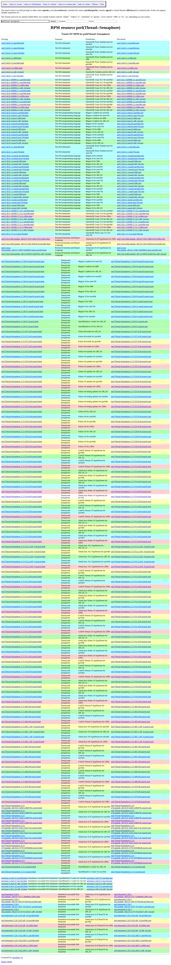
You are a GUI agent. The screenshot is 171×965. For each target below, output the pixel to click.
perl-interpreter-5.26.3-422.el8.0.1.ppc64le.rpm (132, 940)
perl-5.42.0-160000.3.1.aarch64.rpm (131, 91)
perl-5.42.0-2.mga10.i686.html (13, 140)
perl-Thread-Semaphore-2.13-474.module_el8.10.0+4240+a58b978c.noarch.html (21, 807)
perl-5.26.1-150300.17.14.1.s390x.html (16, 216)
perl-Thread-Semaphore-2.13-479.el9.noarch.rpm (130, 787)
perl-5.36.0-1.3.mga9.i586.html (13, 172)
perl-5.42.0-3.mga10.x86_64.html (14, 132)
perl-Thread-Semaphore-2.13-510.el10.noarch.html (21, 662)
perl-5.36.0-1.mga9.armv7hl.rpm (130, 202)
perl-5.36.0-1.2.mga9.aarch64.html (15, 178)
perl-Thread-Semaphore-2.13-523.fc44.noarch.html (21, 391)
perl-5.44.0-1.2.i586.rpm (126, 58)
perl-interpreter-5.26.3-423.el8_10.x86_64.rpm (132, 930)
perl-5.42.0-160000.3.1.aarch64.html (15, 91)
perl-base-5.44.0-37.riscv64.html (14, 881)
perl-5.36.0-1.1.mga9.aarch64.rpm (130, 189)
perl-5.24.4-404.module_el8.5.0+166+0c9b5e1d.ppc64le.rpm (141, 244)
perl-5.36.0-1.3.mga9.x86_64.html (15, 175)
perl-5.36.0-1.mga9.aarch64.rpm (129, 200)
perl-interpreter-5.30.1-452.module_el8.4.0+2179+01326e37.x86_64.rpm (134, 910)
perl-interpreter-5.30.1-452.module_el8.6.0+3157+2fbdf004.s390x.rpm (133, 895)
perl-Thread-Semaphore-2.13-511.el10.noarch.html (21, 617)
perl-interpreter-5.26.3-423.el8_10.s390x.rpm (132, 925)
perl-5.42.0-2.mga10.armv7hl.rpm (130, 137)
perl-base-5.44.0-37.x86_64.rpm (99, 884)
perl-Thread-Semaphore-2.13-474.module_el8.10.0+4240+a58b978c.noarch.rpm (131, 807)
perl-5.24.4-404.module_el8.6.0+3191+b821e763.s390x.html (25, 239)
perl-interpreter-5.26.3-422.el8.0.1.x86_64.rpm (132, 950)
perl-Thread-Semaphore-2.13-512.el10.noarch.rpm (131, 572)
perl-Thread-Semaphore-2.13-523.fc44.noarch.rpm (131, 391)
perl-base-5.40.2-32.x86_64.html (14, 889)
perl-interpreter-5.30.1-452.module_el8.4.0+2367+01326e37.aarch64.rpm (134, 905)
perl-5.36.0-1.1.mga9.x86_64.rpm (130, 197)
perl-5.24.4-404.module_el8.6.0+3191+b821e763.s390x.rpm (141, 239)
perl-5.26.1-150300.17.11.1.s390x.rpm (132, 227)
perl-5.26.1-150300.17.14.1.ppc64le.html (17, 213)
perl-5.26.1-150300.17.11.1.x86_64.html (17, 230)
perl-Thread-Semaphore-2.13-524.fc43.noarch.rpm (131, 371)
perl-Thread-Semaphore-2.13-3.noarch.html (18, 867)
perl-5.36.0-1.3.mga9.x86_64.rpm (130, 175)
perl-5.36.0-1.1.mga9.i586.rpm (129, 194)
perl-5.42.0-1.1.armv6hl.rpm (128, 147)
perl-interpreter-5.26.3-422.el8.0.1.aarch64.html (20, 935)
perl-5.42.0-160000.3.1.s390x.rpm (130, 96)
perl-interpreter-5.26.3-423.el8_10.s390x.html (19, 925)
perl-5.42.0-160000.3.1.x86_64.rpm (131, 99)
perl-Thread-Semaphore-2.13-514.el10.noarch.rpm (131, 451)
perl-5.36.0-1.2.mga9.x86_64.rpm (130, 186)
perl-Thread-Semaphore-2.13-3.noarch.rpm (128, 867)
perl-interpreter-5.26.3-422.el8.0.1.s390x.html (19, 945)
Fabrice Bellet (6, 962)
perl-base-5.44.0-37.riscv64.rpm (99, 881)
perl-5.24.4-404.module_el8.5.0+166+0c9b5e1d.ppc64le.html (25, 244)
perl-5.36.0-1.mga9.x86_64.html (14, 208)
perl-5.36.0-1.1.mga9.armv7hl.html (15, 191)
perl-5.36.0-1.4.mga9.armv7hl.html (15, 158)
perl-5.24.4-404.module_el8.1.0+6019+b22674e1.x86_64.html (26, 254)
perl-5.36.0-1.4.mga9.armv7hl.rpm (130, 158)
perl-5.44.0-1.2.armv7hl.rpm (128, 53)
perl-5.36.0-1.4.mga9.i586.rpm (129, 161)
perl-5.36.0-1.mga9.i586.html (13, 205)
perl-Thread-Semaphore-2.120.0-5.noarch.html (19, 321)
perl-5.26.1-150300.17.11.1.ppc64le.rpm (133, 224)
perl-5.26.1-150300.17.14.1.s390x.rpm (132, 216)
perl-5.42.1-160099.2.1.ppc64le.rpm (131, 82)
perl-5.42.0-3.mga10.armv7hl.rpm (130, 126)
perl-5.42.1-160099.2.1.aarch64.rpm (131, 80)
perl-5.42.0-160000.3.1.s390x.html (15, 96)
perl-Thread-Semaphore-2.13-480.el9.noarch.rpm (130, 767)
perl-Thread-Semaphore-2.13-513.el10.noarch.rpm (131, 502)
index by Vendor (49, 4)
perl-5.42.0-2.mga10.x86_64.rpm (130, 143)
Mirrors (95, 4)
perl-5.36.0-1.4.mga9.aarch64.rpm (130, 156)
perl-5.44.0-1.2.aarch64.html (12, 43)
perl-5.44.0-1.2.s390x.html (11, 68)
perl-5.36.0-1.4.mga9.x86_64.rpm (130, 164)
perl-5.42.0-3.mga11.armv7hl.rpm (130, 115)
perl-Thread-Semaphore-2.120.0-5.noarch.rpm (129, 321)
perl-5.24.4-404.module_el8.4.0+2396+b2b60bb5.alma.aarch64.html (23, 249)
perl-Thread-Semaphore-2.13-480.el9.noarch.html (21, 767)
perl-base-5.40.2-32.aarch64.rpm (100, 886)
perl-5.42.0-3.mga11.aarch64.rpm (130, 113)
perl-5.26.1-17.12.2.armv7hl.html (14, 234)
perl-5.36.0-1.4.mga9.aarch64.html (15, 156)
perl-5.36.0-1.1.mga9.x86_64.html (15, 197)
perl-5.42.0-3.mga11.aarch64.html (14, 113)
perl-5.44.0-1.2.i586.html (11, 58)
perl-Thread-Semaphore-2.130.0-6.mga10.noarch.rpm (132, 261)
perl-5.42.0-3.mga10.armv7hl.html (15, 126)
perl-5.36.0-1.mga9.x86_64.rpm (129, 208)
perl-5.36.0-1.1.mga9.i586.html (13, 194)
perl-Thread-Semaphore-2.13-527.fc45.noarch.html (21, 331)
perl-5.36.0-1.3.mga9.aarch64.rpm (130, 167)
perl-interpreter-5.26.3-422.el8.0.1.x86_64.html (20, 950)
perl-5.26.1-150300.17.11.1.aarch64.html (17, 222)
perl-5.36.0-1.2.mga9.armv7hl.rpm (130, 180)
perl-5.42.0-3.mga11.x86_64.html (14, 121)
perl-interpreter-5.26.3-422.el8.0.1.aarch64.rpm (132, 935)
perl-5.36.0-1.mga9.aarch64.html (14, 200)
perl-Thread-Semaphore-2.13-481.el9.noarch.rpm (130, 747)
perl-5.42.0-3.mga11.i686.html (13, 118)
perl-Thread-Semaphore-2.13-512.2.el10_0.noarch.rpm (132, 547)
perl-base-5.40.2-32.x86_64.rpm (99, 889)
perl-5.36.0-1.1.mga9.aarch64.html (15, 189)
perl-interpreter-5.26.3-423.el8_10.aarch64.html (20, 915)
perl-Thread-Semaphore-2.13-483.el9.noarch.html (21, 707)
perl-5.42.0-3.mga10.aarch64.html (14, 124)
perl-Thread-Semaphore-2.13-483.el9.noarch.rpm (130, 707)
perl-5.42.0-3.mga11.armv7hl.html (14, 115)
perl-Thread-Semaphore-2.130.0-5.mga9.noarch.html (22, 301)
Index (5, 4)
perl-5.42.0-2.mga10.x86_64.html (14, 143)
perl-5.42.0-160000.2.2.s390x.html (15, 107)
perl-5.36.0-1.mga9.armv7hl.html (14, 202)
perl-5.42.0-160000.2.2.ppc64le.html (15, 104)
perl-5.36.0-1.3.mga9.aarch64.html (15, 167)
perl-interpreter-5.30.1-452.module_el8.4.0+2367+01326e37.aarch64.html (21, 905)
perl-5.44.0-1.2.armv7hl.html (12, 53)
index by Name (84, 4)
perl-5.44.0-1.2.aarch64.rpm (128, 43)
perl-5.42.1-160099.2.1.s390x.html (15, 85)
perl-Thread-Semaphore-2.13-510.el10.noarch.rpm (131, 662)
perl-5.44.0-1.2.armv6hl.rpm (128, 48)
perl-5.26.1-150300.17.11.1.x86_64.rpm (133, 230)
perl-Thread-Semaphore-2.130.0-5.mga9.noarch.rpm (131, 301)
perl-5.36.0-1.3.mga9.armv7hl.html (15, 169)
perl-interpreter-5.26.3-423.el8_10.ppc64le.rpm (132, 920)
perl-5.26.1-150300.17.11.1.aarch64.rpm (133, 222)
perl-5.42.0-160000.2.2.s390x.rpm (130, 107)
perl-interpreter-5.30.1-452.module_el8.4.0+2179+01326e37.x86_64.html (21, 910)
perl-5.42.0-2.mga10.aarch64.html (14, 135)
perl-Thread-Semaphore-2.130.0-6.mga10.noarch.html (22, 261)
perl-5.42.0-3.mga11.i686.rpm (129, 118)
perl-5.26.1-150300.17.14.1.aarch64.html (17, 211)
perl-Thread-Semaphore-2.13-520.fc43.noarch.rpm (131, 431)
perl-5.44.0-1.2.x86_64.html (12, 72)
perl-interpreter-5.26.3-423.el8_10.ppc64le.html (20, 920)
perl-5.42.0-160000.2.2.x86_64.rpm (131, 110)
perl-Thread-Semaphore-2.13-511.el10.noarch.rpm (131, 617)
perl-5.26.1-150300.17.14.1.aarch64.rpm (133, 211)
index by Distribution (32, 4)
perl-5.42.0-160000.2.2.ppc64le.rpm (131, 104)
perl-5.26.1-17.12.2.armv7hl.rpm (130, 234)
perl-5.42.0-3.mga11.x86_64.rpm (130, 121)
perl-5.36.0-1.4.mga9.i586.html (13, 161)
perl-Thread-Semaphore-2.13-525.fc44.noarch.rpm (131, 351)
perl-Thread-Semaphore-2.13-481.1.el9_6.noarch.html (22, 727)
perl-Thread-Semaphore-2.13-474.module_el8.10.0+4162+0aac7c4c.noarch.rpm (131, 827)
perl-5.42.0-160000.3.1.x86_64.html (15, 99)
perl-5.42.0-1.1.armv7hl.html (12, 152)
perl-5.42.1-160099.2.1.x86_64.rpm (131, 88)
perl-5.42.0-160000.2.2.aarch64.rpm (131, 102)
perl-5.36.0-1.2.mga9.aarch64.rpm (130, 178)
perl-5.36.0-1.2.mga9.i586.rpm (129, 183)
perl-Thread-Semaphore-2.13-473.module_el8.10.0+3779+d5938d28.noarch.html (21, 847)
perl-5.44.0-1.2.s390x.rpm (127, 68)
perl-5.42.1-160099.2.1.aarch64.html (15, 80)
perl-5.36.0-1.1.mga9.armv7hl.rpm (130, 191)
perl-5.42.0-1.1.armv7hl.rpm (128, 152)
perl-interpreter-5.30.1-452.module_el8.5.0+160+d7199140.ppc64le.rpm (133, 900)
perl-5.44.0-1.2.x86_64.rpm (128, 72)
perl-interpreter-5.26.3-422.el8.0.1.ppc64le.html (20, 940)
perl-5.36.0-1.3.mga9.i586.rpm (129, 172)
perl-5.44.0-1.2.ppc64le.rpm (128, 63)
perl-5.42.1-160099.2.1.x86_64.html (15, 88)
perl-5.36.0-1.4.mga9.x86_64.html (15, 164)
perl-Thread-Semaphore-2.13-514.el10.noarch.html (21, 451)
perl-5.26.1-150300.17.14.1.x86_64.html (17, 219)
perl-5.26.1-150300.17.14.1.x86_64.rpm (133, 219)
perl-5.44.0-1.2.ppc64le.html (12, 63)
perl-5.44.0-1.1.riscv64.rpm (128, 76)
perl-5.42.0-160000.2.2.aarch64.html (15, 102)
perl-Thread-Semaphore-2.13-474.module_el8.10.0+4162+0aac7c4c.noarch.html (21, 827)
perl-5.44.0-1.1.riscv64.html (12, 76)
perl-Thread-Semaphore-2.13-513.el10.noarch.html (21, 502)
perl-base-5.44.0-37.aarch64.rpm (100, 878)
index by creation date (67, 4)
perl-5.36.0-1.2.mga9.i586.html (13, 183)
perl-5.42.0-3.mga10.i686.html (13, 129)
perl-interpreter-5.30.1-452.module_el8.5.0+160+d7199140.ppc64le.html (21, 900)
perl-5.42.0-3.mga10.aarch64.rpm (130, 124)
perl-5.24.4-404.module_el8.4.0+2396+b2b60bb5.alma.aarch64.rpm (139, 249)
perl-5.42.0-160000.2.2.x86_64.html (15, 110)
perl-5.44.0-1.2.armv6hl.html (12, 48)
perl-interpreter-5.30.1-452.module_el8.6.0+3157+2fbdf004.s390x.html (20, 895)
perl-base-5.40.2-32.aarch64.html (14, 886)
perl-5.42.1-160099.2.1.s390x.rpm (130, 85)
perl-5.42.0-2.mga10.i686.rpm (129, 140)
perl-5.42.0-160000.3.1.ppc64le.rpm (131, 93)
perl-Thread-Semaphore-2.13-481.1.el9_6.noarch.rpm (132, 727)
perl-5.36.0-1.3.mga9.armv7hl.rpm (130, 169)
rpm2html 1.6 (17, 957)
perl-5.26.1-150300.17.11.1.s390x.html (16, 227)
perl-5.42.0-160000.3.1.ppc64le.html (15, 93)
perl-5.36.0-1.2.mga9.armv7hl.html (15, 180)
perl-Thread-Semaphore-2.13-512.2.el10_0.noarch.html (23, 547)
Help (102, 4)
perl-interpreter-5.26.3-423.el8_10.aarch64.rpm (132, 915)
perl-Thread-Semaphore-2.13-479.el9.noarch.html (21, 787)
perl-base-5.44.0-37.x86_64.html (14, 884)
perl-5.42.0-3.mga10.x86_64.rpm (130, 132)
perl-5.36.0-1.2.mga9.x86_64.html (15, 186)
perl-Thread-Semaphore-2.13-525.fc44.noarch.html (21, 351)
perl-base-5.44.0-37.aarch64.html (14, 878)
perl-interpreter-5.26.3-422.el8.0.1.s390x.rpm (132, 945)
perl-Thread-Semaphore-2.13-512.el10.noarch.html (21, 572)
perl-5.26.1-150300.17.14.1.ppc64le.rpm (133, 213)
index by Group (16, 4)
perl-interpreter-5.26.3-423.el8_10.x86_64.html (20, 930)
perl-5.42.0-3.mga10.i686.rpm (129, 129)
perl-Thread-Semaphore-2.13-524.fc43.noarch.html (21, 371)
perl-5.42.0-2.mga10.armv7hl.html (15, 137)
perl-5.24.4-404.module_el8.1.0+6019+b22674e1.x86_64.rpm (141, 254)
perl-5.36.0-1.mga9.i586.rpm (128, 205)
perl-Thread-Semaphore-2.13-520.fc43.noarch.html (21, 431)
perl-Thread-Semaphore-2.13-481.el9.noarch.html (21, 747)
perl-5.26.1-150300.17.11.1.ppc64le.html (17, 224)
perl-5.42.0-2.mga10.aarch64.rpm (130, 135)
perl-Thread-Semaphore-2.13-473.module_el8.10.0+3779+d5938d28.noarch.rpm (131, 847)
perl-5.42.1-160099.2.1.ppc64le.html (15, 82)
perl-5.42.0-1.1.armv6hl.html (12, 147)
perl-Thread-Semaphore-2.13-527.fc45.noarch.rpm (131, 331)
